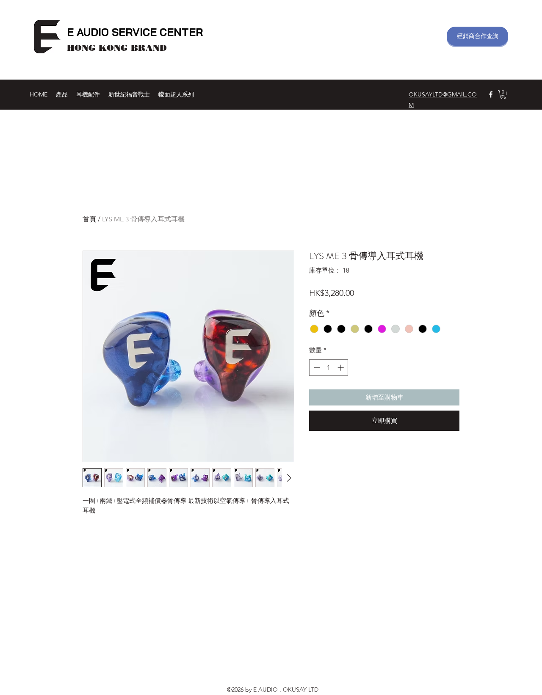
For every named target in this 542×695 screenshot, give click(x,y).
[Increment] (341, 367)
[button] (503, 94)
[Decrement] (316, 367)
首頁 (89, 219)
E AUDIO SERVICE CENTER (135, 32)
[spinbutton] (329, 367)
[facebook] (491, 94)
